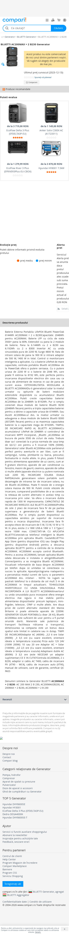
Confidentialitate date (15, 901)
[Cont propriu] (64, 20)
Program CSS (10, 872)
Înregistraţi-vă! (13, 883)
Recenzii (7, 699)
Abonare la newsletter (15, 835)
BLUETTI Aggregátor (18, 894)
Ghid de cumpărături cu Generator (22, 791)
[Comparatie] (52, 20)
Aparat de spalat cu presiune (19, 781)
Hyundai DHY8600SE (14, 804)
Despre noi (9, 754)
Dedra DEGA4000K (13, 814)
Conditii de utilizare (40, 901)
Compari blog (10, 760)
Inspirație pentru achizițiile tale (20, 838)
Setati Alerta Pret (65, 308)
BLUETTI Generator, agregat (48, 891)
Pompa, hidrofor (12, 774)
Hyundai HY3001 (12, 807)
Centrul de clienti (12, 856)
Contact (7, 757)
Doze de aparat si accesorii (18, 788)
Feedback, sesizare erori (16, 841)
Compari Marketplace (15, 866)
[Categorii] (47, 20)
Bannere (7, 869)
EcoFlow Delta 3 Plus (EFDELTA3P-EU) (23, 810)
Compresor (9, 778)
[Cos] (58, 20)
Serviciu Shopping (13, 876)
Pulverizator (9, 784)
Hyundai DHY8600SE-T (15, 817)
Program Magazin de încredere (20, 862)
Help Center (9, 859)
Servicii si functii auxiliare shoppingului (25, 831)
